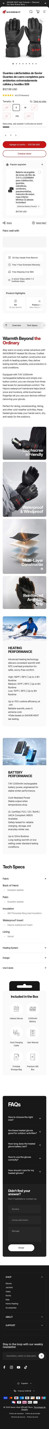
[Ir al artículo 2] (16, 63)
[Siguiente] (45, 3)
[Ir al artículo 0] (13, 63)
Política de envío (32, 1417)
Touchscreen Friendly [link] (32, 452)
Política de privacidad (32, 1413)
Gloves (9, 1283)
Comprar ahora (24, 153)
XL (6, 116)
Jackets (9, 1287)
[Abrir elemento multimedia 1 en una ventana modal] (41, 21)
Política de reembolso (16, 1413)
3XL (28, 116)
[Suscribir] (41, 1356)
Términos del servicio (18, 1417)
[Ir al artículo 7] (32, 63)
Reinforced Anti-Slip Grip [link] (33, 599)
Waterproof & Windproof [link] (31, 509)
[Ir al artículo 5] (26, 63)
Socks (8, 1295)
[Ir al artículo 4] (22, 63)
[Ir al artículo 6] (29, 63)
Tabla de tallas (39, 101)
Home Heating (12, 1303)
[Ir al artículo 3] (19, 63)
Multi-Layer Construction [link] (32, 564)
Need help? (41, 223)
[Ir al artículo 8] (36, 63)
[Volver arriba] (6, 325)
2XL (17, 116)
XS (6, 107)
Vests (8, 1291)
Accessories (11, 1307)
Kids (7, 1299)
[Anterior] (4, 3)
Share (9, 223)
